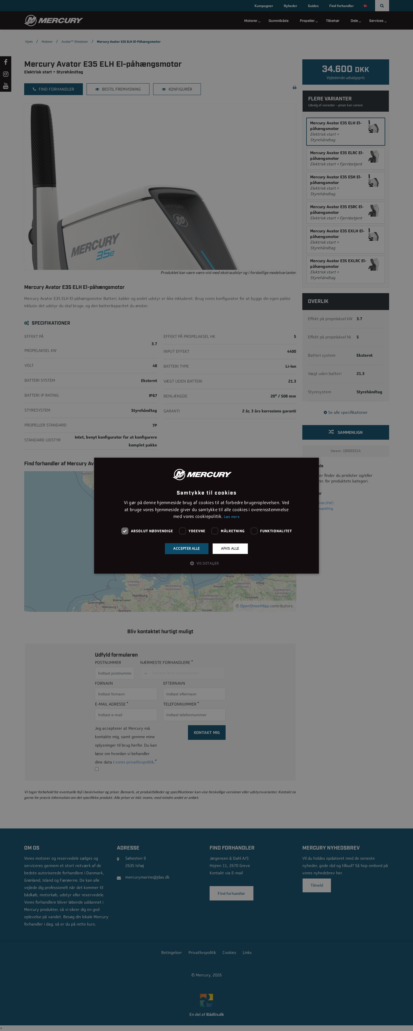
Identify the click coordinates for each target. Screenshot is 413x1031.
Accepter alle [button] (186, 548)
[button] (206, 563)
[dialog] (206, 515)
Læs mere (232, 517)
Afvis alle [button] (230, 548)
